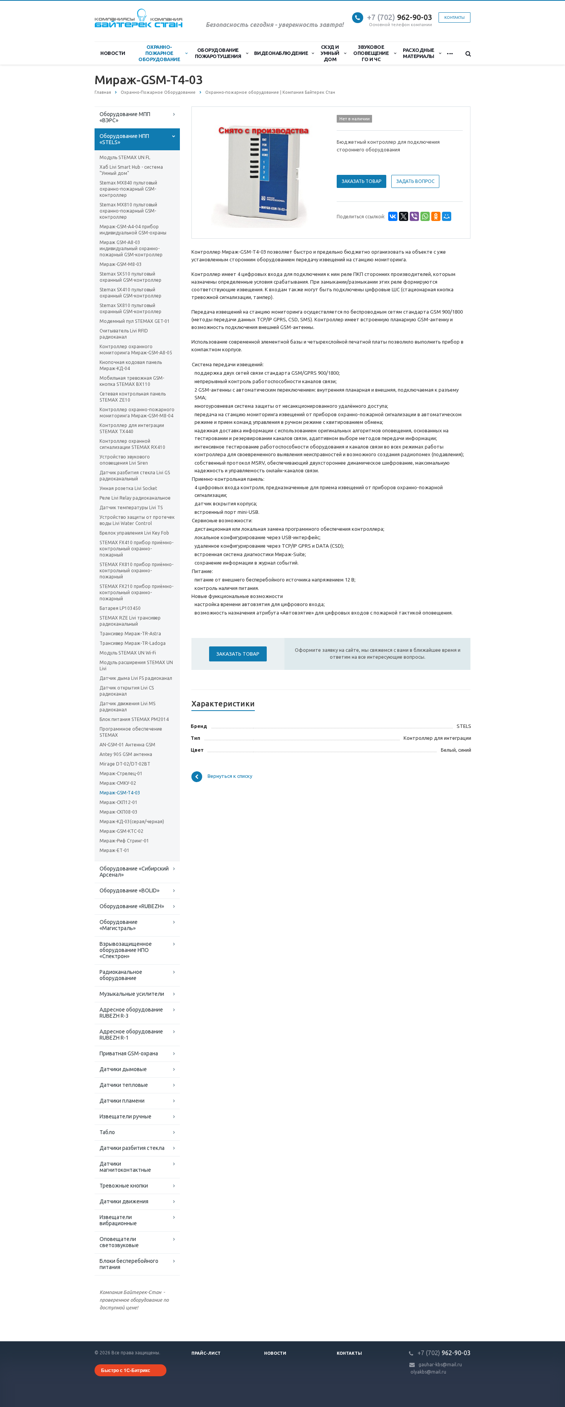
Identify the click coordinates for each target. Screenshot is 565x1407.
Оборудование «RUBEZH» (132, 906)
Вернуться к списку (230, 776)
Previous (213, 172)
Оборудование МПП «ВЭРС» (125, 117)
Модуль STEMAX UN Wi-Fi (128, 652)
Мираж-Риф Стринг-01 (124, 840)
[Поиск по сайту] (464, 53)
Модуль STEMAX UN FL (125, 157)
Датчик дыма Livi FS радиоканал (136, 678)
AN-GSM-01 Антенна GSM (127, 744)
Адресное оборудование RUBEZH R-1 (131, 1034)
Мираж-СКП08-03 (119, 811)
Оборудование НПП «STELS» (124, 139)
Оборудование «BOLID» (130, 890)
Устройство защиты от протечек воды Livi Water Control (137, 520)
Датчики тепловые (124, 1085)
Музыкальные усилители (132, 994)
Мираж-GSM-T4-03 (120, 792)
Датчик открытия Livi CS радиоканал (127, 690)
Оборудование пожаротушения (218, 53)
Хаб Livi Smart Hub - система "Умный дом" (131, 170)
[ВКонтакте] (392, 216)
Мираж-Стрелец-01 (121, 773)
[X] (403, 216)
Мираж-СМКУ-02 (118, 783)
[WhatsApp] (425, 216)
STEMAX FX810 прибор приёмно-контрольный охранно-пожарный (136, 570)
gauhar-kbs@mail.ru (440, 1364)
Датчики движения (124, 1201)
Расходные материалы (418, 53)
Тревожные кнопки (124, 1186)
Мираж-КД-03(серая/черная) (132, 821)
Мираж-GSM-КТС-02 (121, 831)
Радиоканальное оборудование (121, 975)
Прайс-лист (206, 1353)
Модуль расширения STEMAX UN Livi (136, 665)
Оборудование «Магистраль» (119, 925)
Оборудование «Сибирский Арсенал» (134, 871)
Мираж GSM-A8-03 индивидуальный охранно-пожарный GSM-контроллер (131, 248)
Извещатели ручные (125, 1116)
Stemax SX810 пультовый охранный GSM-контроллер (130, 308)
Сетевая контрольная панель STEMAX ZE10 (133, 396)
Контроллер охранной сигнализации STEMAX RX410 (132, 444)
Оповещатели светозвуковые (119, 1242)
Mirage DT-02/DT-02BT (125, 763)
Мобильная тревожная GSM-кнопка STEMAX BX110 (132, 381)
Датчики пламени (122, 1101)
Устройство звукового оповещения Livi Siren (125, 459)
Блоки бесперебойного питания (129, 1264)
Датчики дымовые (123, 1069)
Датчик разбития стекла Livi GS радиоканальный (135, 475)
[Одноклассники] (435, 216)
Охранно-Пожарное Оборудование (159, 53)
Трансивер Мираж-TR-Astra (130, 633)
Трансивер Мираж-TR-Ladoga (133, 643)
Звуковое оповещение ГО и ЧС (371, 53)
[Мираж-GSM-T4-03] (262, 173)
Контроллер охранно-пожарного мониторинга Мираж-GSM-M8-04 (137, 412)
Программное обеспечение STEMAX (131, 732)
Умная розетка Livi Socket (128, 488)
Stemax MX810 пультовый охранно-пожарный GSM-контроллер (128, 210)
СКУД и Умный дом (330, 53)
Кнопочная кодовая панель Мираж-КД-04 (131, 365)
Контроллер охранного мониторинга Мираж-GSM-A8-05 (136, 349)
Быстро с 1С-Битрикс (125, 1370)
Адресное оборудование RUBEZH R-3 (131, 1013)
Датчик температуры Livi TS (131, 507)
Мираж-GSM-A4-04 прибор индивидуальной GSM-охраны (133, 229)
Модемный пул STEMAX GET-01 (135, 321)
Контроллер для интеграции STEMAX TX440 (132, 428)
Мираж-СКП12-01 (119, 802)
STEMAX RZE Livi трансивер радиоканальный (130, 620)
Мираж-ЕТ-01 (115, 850)
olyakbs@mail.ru (428, 1371)
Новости (112, 53)
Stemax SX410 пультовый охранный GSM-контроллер (130, 292)
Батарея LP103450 (120, 608)
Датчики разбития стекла (132, 1148)
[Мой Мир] (446, 216)
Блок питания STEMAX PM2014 (134, 719)
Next (311, 172)
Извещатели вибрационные (118, 1220)
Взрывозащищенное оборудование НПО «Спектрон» (126, 950)
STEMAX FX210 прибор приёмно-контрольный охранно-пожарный (136, 592)
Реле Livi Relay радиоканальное (135, 497)
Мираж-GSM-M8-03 (121, 264)
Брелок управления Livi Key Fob (134, 532)
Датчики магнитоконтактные (125, 1167)
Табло (107, 1132)
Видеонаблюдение (281, 53)
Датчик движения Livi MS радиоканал (127, 706)
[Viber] (414, 216)
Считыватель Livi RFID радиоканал (124, 333)
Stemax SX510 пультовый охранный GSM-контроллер (130, 276)
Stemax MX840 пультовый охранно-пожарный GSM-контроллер (128, 189)
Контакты (349, 1353)
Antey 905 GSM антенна (126, 754)
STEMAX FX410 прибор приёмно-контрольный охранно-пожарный (136, 548)
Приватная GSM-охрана (129, 1053)
